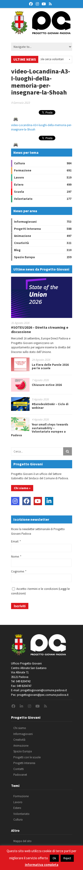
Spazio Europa (24, 257)
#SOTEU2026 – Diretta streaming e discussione (39, 329)
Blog (17, 250)
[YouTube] (38, 501)
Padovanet (20, 775)
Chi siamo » (22, 488)
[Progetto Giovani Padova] (41, 32)
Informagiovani (25, 222)
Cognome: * (18, 571)
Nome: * (16, 556)
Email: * (16, 541)
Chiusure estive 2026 (47, 385)
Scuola (19, 192)
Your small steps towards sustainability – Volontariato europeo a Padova (39, 430)
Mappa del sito (22, 841)
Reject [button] (67, 858)
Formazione (22, 170)
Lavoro (19, 177)
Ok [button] (54, 858)
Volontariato (23, 199)
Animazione (22, 236)
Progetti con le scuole (27, 757)
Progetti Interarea (27, 229)
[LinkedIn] (49, 501)
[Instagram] (15, 501)
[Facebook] (26, 501)
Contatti (18, 769)
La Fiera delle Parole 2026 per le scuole (50, 366)
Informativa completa (41, 864)
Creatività (21, 243)
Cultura (19, 163)
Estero (19, 185)
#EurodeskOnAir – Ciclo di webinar (50, 406)
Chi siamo (19, 728)
